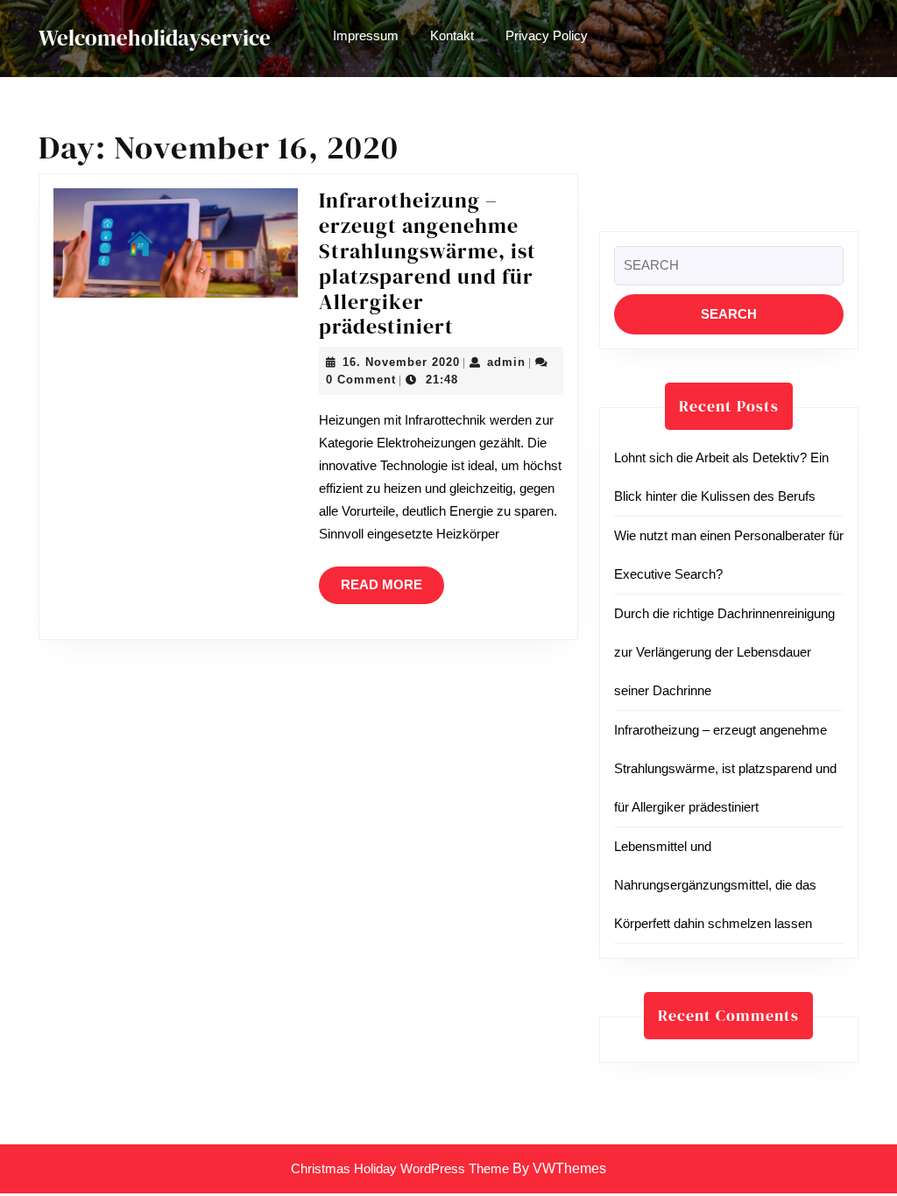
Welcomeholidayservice (155, 38)
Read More (392, 590)
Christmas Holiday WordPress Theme (400, 1168)
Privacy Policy (546, 35)
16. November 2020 (401, 362)
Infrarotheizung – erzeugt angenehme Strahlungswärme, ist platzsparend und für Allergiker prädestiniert (427, 263)
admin (506, 362)
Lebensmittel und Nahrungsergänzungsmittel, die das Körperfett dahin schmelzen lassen (715, 885)
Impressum (366, 35)
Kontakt (452, 35)
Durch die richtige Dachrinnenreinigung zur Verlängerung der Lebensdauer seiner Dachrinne (724, 652)
